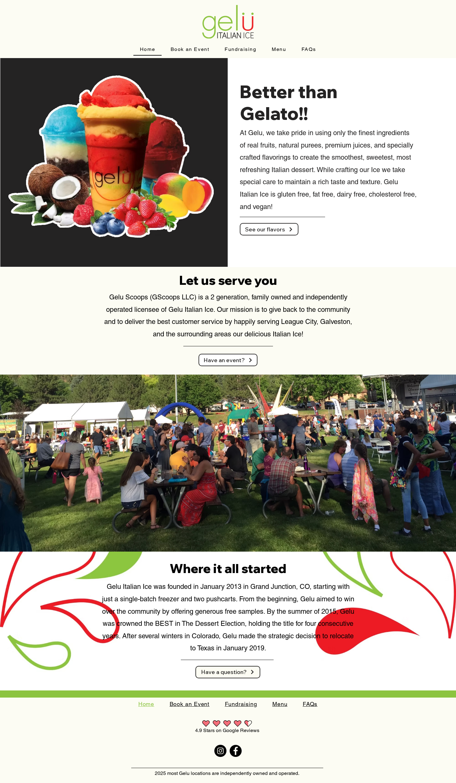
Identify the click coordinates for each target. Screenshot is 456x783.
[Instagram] (220, 751)
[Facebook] (236, 751)
